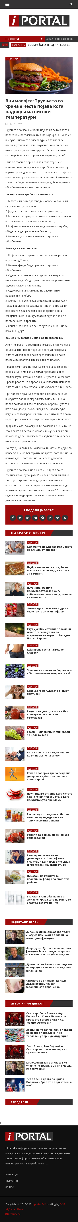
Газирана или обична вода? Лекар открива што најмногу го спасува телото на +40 (49, 899)
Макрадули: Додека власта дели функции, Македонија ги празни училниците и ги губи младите (48, 951)
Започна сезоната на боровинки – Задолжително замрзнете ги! (49, 671)
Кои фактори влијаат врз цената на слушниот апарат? (50, 548)
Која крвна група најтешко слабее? (45, 651)
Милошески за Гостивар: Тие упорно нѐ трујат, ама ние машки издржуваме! (49, 1066)
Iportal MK (40, 1204)
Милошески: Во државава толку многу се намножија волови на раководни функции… (47, 935)
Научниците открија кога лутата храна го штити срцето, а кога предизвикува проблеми (50, 797)
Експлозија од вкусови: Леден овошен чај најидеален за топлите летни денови (48, 817)
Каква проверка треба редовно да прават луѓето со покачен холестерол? (48, 776)
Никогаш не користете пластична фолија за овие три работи (48, 879)
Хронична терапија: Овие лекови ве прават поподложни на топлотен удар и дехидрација (49, 1033)
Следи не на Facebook (59, 38)
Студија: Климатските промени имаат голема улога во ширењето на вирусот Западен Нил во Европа (49, 633)
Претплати (14, 1214)
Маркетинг (12, 1180)
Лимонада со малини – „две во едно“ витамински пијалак (48, 610)
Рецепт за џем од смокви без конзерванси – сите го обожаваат (47, 714)
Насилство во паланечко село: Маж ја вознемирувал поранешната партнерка (46, 984)
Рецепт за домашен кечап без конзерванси (48, 836)
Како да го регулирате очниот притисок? (48, 692)
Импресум (11, 1174)
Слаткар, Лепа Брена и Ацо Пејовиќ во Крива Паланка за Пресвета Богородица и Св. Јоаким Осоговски (46, 1018)
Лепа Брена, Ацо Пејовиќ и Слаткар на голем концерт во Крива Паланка (46, 1049)
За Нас (9, 1187)
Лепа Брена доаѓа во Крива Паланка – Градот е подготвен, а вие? (49, 1082)
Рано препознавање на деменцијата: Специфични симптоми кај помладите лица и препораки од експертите (48, 860)
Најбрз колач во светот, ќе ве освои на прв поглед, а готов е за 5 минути (48, 570)
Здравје (13, 58)
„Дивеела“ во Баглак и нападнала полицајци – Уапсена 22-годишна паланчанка (48, 967)
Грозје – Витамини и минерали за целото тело (48, 733)
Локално (19, 44)
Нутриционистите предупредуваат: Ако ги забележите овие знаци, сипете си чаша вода (49, 592)
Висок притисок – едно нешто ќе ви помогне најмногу (48, 754)
